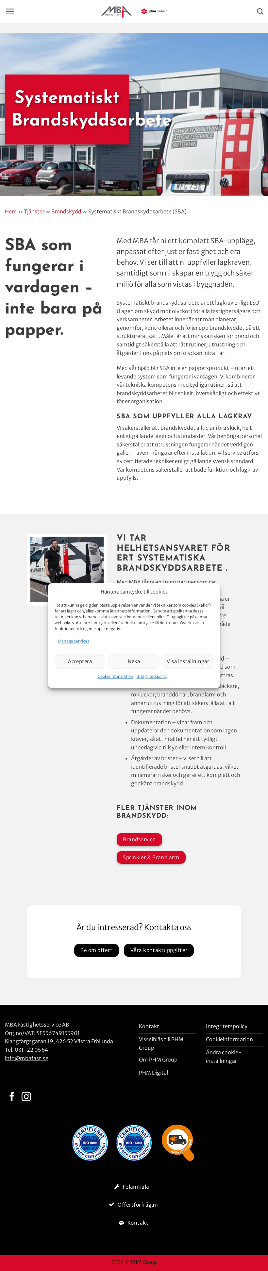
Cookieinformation (115, 676)
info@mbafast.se (26, 1058)
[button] (10, 11)
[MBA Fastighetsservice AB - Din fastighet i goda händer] (134, 11)
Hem (11, 211)
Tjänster (34, 211)
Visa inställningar (188, 661)
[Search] (260, 11)
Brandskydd (66, 211)
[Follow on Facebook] (12, 1097)
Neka (134, 661)
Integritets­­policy (152, 676)
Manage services (73, 641)
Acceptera (80, 661)
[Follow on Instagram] (26, 1097)
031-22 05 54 (31, 1049)
